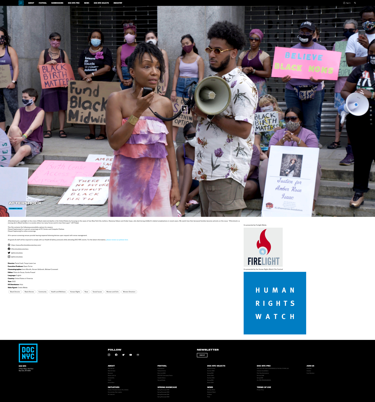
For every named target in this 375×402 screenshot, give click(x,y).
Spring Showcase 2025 (163, 392)
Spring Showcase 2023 (163, 397)
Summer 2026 (210, 370)
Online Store (111, 382)
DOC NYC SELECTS (101, 3)
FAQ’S (109, 380)
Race (86, 292)
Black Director (15, 292)
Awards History (162, 378)
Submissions (161, 368)
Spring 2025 (210, 380)
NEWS (86, 3)
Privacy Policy (260, 389)
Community (42, 292)
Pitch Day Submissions (263, 373)
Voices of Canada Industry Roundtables (118, 389)
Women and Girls (112, 292)
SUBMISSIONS (57, 3)
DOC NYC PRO (73, 3)
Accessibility (111, 378)
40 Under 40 (111, 394)
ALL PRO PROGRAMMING (264, 380)
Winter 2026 (210, 375)
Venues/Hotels (161, 380)
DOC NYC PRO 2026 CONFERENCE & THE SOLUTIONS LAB (273, 368)
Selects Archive (211, 368)
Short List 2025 (162, 373)
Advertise (309, 368)
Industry (309, 370)
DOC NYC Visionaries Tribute (165, 375)
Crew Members (310, 373)
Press (208, 397)
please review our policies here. (117, 240)
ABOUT (31, 3)
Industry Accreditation (262, 370)
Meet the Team (111, 370)
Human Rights (75, 292)
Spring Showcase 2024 (163, 394)
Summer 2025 (210, 378)
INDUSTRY (118, 3)
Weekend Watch (211, 392)
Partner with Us (112, 375)
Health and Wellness (58, 292)
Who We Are (111, 368)
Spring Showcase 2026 (163, 389)
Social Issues (97, 292)
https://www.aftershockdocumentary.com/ (26, 245)
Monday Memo (211, 389)
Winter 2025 (210, 382)
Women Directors (129, 292)
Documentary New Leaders (115, 392)
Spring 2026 (210, 373)
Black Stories (29, 292)
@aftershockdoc (17, 253)
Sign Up (202, 355)
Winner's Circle (15, 208)
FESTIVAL (43, 3)
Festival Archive (162, 370)
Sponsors (110, 373)
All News (209, 394)
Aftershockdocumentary (19, 249)
